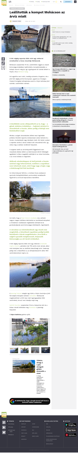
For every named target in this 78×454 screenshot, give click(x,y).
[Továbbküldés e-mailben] (3, 63)
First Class (24, 433)
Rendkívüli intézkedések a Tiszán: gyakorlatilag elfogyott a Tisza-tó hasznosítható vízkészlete (63, 120)
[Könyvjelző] (3, 68)
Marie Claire (35, 436)
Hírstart (23, 427)
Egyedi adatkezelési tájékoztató (51, 440)
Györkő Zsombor (15, 305)
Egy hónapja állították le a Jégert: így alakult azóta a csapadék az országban (64, 70)
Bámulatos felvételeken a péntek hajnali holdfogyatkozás (63, 145)
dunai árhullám (20, 5)
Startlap (23, 423)
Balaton (12, 434)
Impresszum (49, 433)
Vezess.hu (24, 430)
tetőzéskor (32, 296)
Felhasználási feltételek (53, 436)
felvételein (32, 307)
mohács (30, 5)
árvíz (11, 5)
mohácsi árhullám (40, 5)
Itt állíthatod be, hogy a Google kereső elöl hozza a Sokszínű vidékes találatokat (32, 401)
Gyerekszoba (35, 427)
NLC (33, 430)
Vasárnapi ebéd (46, 1)
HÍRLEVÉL (48, 427)
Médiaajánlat (49, 443)
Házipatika (24, 439)
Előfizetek (68, 1)
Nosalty (23, 436)
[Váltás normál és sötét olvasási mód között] (61, 2)
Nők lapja (34, 433)
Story (33, 423)
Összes (60, 27)
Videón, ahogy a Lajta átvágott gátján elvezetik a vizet (41, 366)
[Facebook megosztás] (3, 59)
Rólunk (48, 430)
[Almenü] (10, 1)
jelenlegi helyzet (16, 293)
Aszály (38, 1)
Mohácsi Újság (23, 71)
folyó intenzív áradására (29, 218)
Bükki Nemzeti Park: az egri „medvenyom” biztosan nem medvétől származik (64, 95)
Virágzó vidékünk (17, 8)
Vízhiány (32, 1)
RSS (47, 423)
